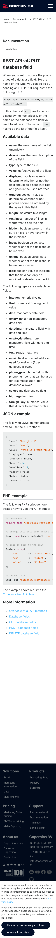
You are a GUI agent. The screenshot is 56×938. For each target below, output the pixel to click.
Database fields (19, 616)
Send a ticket (37, 827)
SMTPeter (35, 787)
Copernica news (13, 843)
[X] (49, 872)
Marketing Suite (39, 777)
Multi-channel (11, 796)
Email (7, 777)
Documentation (20, 19)
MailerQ (34, 782)
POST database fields (23, 627)
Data (6, 791)
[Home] (18, 6)
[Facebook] (44, 872)
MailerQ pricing (12, 826)
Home (6, 19)
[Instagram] (38, 872)
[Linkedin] (32, 872)
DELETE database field (24, 633)
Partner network (39, 812)
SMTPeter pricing (14, 821)
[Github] (31, 880)
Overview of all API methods (28, 610)
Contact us (10, 857)
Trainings (35, 822)
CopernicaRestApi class (18, 594)
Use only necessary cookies (26, 925)
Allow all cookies (18, 932)
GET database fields (22, 622)
